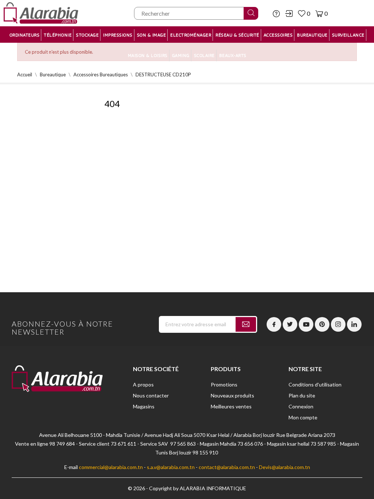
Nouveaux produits (232, 395)
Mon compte (303, 417)
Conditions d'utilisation (315, 384)
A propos (143, 384)
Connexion (301, 406)
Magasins (143, 406)
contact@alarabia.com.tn (227, 467)
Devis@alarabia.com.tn (284, 467)
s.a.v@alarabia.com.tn (171, 467)
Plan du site (302, 395)
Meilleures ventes (231, 406)
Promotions (224, 384)
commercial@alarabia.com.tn (111, 467)
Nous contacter (151, 395)
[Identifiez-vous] (289, 13)
